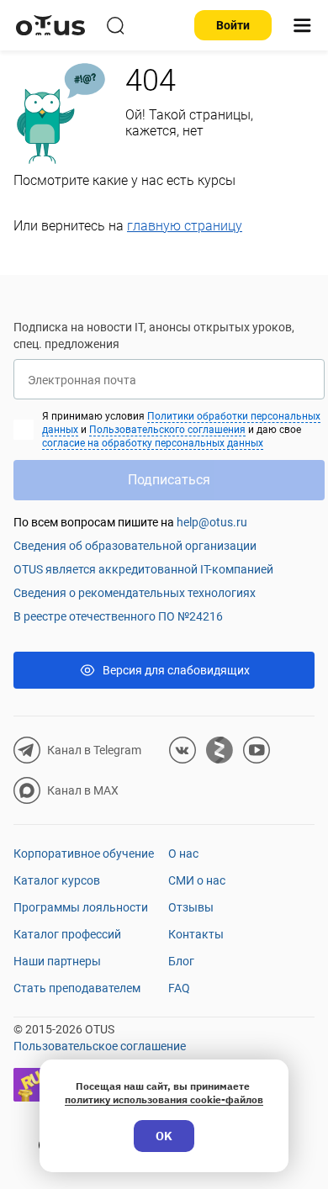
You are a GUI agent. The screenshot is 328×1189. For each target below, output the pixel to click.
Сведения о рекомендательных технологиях (134, 593)
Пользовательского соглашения (167, 430)
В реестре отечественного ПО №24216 (118, 616)
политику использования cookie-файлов (164, 1099)
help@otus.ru (212, 522)
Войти (233, 25)
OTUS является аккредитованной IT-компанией (143, 569)
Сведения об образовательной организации (135, 545)
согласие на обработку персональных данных (152, 443)
